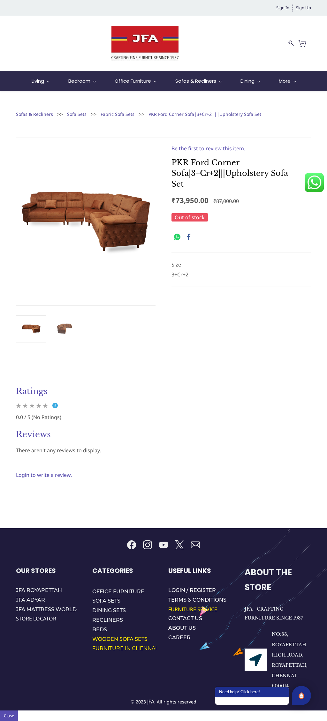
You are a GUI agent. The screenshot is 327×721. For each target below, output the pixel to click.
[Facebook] (189, 237)
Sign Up (303, 8)
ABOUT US (182, 628)
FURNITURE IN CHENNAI (124, 648)
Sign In (282, 8)
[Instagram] (147, 544)
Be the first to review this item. (208, 148)
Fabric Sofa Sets (117, 114)
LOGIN (177, 590)
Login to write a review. (44, 474)
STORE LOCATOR (36, 618)
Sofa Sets (77, 114)
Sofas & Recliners (34, 114)
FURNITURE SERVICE (193, 609)
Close (9, 715)
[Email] (195, 544)
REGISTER (203, 590)
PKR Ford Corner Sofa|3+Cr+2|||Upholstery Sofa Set (204, 114)
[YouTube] (163, 544)
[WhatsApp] (177, 237)
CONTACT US (185, 618)
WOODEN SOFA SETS (120, 639)
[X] (179, 544)
